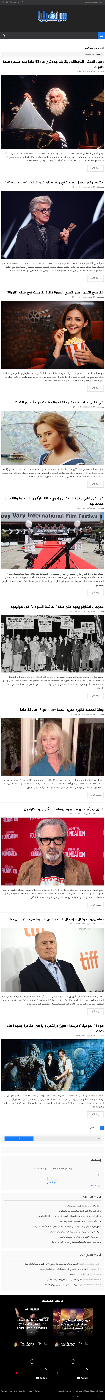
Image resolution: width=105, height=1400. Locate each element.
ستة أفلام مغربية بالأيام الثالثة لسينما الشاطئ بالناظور (79, 1221)
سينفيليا (99, 297)
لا (98, 1175)
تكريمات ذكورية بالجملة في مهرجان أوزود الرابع (82, 1206)
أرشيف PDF (22, 1391)
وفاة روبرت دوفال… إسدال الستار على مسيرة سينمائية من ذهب (55, 919)
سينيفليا (99, 72)
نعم (97, 1172)
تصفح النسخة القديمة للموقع (93, 2)
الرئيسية (99, 54)
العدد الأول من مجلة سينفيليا (80, 1274)
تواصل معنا (13, 1391)
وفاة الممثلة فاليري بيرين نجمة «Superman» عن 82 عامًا (62, 710)
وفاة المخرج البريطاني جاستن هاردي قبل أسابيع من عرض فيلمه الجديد (74, 1232)
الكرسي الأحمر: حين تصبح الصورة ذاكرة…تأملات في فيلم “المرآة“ (55, 292)
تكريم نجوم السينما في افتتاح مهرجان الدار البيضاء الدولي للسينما (63, 1269)
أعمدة (31, 1391)
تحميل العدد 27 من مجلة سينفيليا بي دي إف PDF (62, 1285)
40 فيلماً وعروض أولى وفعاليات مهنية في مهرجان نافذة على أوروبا (75, 1242)
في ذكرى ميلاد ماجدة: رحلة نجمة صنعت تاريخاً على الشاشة (58, 402)
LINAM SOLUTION (72, 1391)
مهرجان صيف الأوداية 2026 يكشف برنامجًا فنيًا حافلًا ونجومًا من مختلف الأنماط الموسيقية (67, 1226)
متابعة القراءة (95, 168)
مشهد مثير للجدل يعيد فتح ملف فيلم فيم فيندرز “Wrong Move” (54, 182)
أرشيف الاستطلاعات (95, 1186)
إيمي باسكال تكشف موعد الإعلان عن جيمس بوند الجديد (79, 1237)
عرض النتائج (52, 1182)
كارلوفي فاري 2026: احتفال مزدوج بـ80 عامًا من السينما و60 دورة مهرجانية (54, 501)
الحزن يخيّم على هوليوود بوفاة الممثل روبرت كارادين (64, 809)
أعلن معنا (4, 1391)
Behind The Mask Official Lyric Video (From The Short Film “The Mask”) (32, 1324)
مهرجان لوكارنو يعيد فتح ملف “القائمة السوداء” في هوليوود (57, 607)
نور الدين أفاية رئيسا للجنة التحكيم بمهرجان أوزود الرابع (79, 1211)
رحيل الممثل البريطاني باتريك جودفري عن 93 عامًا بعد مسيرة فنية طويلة (53, 64)
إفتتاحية (37, 1391)
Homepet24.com (82, 1397)
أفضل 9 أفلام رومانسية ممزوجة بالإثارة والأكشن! (64, 1279)
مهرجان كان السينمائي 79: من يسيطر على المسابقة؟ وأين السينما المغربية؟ (73, 1324)
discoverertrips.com (97, 1397)
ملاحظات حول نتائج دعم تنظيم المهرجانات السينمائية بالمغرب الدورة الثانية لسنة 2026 (68, 1216)
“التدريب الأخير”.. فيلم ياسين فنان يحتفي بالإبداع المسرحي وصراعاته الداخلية (52, 1264)
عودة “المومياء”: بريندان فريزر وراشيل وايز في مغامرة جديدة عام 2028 (55, 1028)
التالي (92, 1128)
